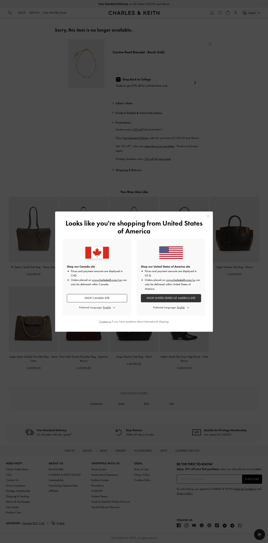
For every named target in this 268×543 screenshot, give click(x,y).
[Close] (208, 216)
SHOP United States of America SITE (171, 298)
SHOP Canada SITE (97, 298)
